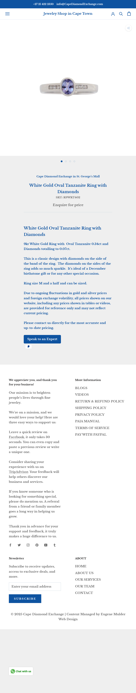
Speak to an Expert (42, 339)
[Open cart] (129, 14)
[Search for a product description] (121, 13)
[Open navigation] (7, 13)
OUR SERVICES (88, 580)
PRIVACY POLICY (89, 415)
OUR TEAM (84, 586)
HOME (80, 566)
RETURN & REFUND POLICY (99, 401)
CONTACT (84, 593)
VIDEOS (82, 395)
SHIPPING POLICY (90, 408)
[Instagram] (28, 544)
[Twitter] (19, 544)
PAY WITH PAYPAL (91, 434)
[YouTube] (45, 544)
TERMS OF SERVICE (92, 428)
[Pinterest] (36, 544)
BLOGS (81, 388)
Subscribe (25, 598)
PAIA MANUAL (87, 421)
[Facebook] (10, 544)
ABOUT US (84, 573)
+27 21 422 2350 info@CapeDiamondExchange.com (68, 4)
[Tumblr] (54, 544)
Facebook (16, 437)
